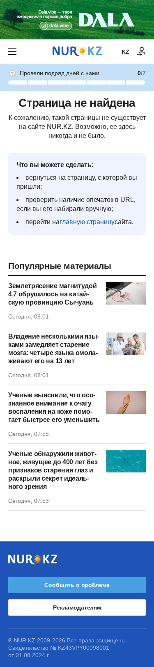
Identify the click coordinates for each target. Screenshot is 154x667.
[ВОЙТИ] (141, 52)
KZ (125, 51)
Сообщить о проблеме (76, 585)
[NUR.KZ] (77, 51)
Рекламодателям (77, 607)
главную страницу (87, 221)
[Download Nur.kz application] (77, 19)
